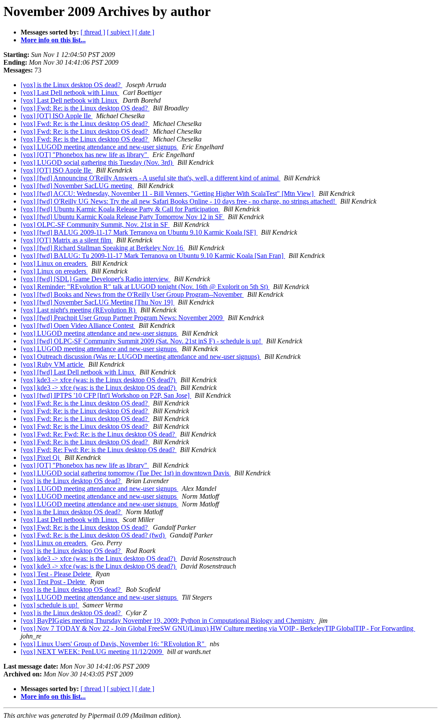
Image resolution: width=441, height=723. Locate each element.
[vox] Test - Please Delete (56, 574)
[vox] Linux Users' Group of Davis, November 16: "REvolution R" (113, 644)
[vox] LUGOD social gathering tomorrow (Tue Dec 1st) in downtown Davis (126, 473)
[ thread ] (93, 32)
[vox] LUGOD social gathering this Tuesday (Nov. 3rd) (97, 162)
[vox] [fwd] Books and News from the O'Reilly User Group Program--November (132, 294)
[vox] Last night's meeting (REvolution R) (79, 310)
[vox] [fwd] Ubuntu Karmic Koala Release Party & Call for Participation (120, 209)
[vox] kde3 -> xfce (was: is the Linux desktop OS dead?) (99, 380)
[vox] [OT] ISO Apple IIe (57, 115)
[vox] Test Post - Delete (54, 581)
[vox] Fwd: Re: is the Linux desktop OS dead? (85, 108)
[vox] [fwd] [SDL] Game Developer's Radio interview (96, 279)
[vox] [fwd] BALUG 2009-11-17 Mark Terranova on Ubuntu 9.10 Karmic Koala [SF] (139, 232)
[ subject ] (120, 32)
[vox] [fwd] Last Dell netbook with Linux (78, 372)
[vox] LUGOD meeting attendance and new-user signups (99, 147)
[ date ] (144, 32)
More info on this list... (53, 40)
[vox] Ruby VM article (53, 364)
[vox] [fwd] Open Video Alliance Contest (78, 325)
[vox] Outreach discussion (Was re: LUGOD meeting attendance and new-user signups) (141, 356)
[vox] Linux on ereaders (54, 263)
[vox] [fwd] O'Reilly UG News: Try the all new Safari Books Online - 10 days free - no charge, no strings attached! (179, 201)
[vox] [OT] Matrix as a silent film (67, 240)
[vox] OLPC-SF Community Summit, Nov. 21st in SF (95, 224)
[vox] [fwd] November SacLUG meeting (77, 185)
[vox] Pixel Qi (41, 457)
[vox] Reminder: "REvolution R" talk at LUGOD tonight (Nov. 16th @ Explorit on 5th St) (145, 286)
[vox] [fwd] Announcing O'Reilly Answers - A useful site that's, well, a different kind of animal (150, 178)
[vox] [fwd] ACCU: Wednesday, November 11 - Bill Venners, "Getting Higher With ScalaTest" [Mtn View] (168, 193)
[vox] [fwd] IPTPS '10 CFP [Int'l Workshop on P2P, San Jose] (106, 395)
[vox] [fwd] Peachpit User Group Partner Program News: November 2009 (122, 317)
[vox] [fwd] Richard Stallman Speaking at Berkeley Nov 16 (103, 247)
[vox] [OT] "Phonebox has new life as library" (85, 154)
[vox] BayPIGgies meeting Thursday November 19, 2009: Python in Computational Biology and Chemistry (168, 620)
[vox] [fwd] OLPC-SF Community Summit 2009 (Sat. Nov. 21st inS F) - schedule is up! (142, 341)
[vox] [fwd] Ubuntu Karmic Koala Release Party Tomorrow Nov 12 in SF (122, 216)
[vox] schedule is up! (50, 605)
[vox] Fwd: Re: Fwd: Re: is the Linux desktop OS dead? (99, 434)
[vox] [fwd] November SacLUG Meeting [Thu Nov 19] (97, 302)
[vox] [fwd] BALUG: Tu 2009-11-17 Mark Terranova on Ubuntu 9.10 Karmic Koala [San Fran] (153, 255)
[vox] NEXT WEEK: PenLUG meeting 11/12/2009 (92, 651)
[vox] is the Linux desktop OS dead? (71, 84)
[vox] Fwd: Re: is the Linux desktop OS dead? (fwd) (93, 535)
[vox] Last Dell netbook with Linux (70, 92)
